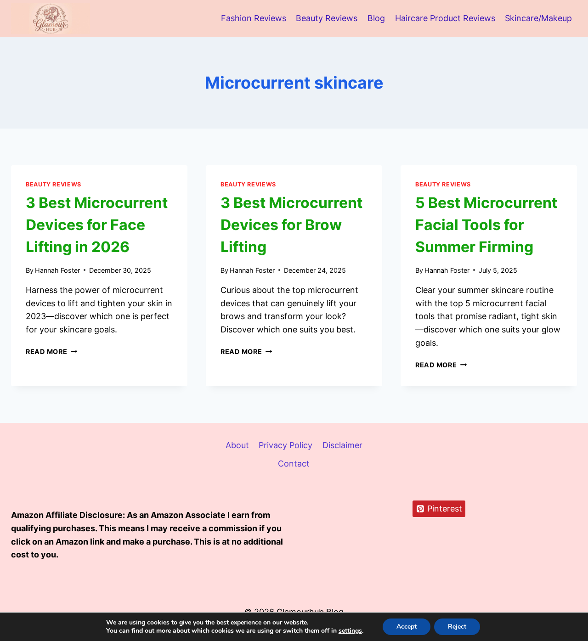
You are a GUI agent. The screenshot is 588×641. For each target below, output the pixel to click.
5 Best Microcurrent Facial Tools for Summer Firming (486, 225)
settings (350, 631)
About (237, 445)
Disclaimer (342, 445)
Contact (294, 463)
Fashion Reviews (253, 18)
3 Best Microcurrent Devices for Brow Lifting (291, 225)
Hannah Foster (57, 270)
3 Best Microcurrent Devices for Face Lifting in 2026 (97, 225)
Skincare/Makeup (538, 18)
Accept (406, 626)
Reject (457, 626)
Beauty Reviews (326, 18)
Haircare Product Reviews (445, 18)
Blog (376, 18)
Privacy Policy (285, 445)
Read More (51, 351)
